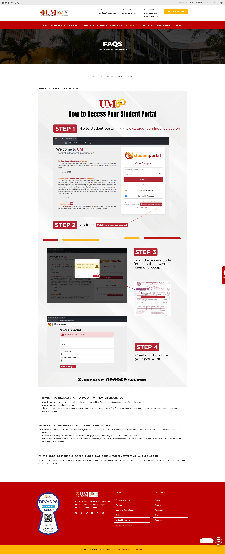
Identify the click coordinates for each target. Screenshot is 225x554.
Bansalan (158, 520)
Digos (157, 515)
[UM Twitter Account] (6, 2)
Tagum (157, 500)
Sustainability (162, 25)
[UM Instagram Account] (16, 2)
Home (45, 25)
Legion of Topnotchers (125, 510)
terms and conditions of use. (123, 549)
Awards (119, 505)
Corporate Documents (125, 525)
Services (146, 25)
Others (177, 25)
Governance (57, 25)
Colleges (102, 25)
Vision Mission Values (124, 520)
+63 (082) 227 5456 (107, 13)
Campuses (88, 25)
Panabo (158, 505)
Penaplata (159, 510)
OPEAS (110, 76)
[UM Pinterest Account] (18, 2)
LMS (101, 76)
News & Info (131, 25)
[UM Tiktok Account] (9, 2)
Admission (115, 25)
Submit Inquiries (130, 13)
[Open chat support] (218, 541)
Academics (74, 25)
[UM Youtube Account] (13, 2)
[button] (211, 541)
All (93, 76)
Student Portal (125, 76)
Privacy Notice (140, 549)
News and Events (123, 500)
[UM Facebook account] (3, 2)
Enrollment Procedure (176, 11)
